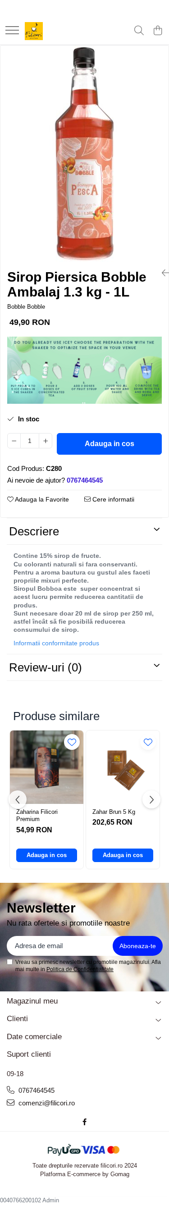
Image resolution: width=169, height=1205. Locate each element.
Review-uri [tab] (45, 667)
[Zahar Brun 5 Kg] (123, 767)
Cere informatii (112, 499)
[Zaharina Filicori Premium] (46, 767)
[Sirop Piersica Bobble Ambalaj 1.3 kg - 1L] (84, 154)
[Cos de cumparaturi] (157, 31)
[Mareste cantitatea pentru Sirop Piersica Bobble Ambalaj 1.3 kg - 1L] (45, 440)
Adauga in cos (109, 443)
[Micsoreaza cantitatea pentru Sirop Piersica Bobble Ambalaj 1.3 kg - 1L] (14, 440)
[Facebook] (84, 1122)
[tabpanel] (84, 154)
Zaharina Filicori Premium (37, 815)
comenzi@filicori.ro (46, 1103)
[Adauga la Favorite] (72, 742)
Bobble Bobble (26, 306)
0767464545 (36, 1090)
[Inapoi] (162, 273)
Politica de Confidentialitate (80, 969)
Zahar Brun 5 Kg (113, 811)
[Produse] (12, 31)
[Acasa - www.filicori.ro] (34, 31)
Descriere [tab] (34, 531)
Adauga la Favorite (41, 499)
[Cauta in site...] (139, 31)
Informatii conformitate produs (56, 643)
